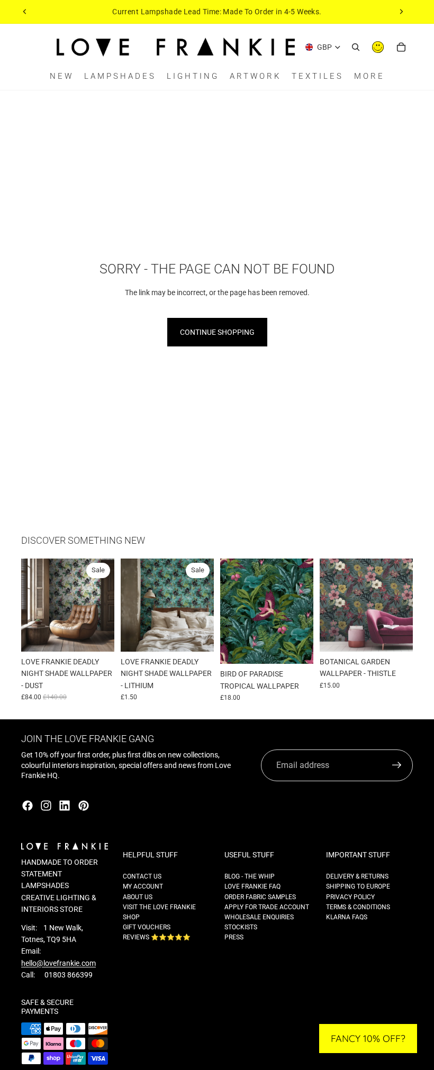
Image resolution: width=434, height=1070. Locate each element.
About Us (137, 897)
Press (233, 937)
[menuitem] (369, 76)
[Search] (355, 47)
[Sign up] (397, 765)
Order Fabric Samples (260, 897)
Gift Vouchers (146, 927)
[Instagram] (46, 805)
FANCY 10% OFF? (368, 1038)
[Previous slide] (25, 11)
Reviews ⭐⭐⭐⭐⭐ (157, 937)
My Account (143, 886)
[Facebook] (27, 805)
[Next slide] (401, 11)
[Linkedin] (64, 805)
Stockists (240, 927)
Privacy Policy (350, 897)
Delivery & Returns (357, 876)
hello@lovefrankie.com (58, 963)
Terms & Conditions (358, 907)
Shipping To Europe (358, 886)
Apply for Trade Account (266, 907)
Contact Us (142, 876)
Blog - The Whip (249, 876)
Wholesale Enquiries (259, 917)
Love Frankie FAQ (252, 886)
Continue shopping (217, 332)
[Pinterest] (83, 805)
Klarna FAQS (346, 917)
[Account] (378, 47)
